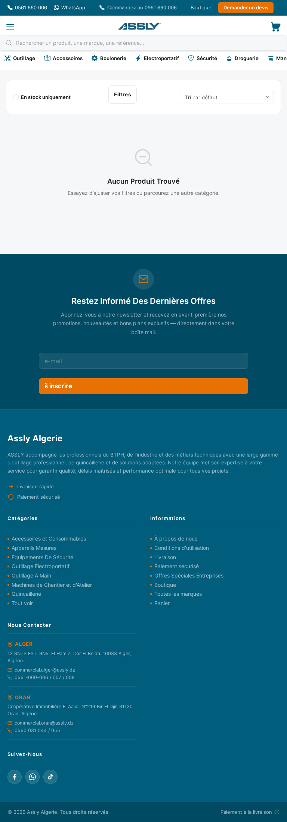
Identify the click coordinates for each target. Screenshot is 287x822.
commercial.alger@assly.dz (45, 670)
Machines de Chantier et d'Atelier (52, 585)
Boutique (201, 7)
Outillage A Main (31, 575)
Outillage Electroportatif (41, 566)
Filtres (122, 94)
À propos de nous (175, 538)
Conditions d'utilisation (181, 548)
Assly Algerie (42, 812)
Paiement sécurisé (176, 566)
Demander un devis (245, 7)
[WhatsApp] (32, 777)
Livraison (165, 557)
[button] (10, 27)
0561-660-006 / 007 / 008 (45, 677)
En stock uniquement (46, 97)
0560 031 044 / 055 (37, 730)
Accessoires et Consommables (49, 538)
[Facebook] (14, 777)
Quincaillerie (26, 594)
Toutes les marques (178, 594)
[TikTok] (50, 777)
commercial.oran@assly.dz (44, 723)
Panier (162, 603)
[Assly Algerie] (139, 26)
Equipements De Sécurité (42, 557)
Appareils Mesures (34, 548)
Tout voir (22, 603)
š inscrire (58, 386)
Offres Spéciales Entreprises (188, 575)
